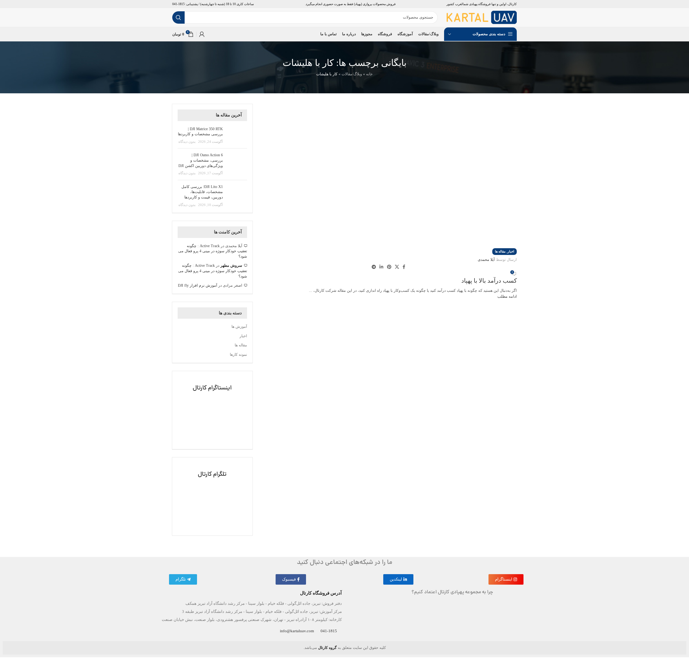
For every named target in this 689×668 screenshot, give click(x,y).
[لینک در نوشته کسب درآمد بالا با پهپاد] (344, 328)
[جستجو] (178, 17)
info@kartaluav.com (297, 631)
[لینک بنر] (212, 410)
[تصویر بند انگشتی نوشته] (237, 135)
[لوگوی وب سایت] (481, 17)
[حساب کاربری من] (201, 34)
